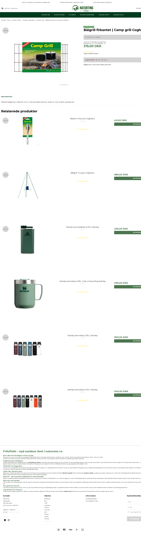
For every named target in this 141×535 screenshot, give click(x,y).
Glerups (46, 518)
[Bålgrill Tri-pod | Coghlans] (27, 196)
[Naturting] (82, 8)
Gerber (46, 516)
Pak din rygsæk (67, 473)
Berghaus (47, 498)
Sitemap (5, 516)
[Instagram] (9, 520)
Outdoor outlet (118, 15)
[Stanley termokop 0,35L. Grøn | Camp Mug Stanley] (27, 305)
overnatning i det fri (34, 462)
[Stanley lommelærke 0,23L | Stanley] (27, 250)
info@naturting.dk (13, 512)
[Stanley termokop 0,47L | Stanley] (27, 413)
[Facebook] (5, 520)
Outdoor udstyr (103, 15)
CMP (45, 503)
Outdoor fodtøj (59, 15)
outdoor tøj (67, 491)
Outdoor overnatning (87, 15)
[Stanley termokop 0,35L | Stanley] (27, 359)
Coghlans (47, 505)
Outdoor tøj (45, 15)
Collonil (46, 507)
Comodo (47, 510)
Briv (45, 501)
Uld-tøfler (72, 15)
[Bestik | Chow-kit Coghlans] (27, 142)
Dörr (45, 512)
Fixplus (46, 514)
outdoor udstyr (89, 473)
